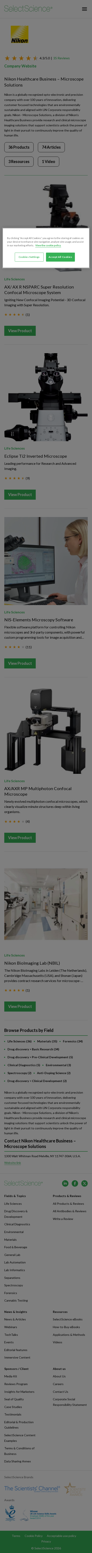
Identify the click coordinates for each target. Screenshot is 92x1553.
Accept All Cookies (60, 257)
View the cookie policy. (48, 245)
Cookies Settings (29, 257)
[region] (46, 248)
